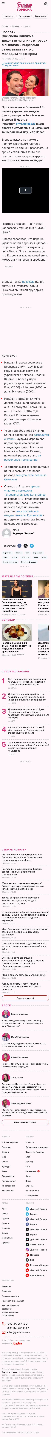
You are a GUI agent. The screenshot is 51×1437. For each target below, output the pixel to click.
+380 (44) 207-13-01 (17, 1323)
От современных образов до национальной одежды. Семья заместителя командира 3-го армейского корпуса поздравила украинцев (25, 916)
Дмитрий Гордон (38, 1209)
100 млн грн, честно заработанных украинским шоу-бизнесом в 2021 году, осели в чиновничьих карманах (24, 1113)
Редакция (6, 1291)
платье (19, 553)
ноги (44, 557)
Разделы (30, 1136)
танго (5, 557)
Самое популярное (16, 671)
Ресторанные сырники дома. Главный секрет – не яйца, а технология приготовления (16, 647)
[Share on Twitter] (26, 546)
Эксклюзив (31, 1171)
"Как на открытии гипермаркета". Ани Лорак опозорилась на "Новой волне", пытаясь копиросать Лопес (22, 857)
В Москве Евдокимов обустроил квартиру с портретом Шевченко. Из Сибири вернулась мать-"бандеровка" (22, 1023)
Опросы (29, 1186)
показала (28, 281)
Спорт (5, 1161)
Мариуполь (7, 1238)
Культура (6, 1166)
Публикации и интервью (37, 1147)
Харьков (6, 1228)
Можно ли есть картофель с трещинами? (24, 974)
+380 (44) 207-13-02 (18, 1328)
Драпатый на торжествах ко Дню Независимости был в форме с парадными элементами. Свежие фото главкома (28, 713)
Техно (4, 1171)
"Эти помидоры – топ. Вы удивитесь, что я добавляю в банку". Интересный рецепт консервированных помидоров (28, 746)
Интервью (24, 16)
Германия (7, 553)
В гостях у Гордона (35, 1152)
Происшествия (9, 1181)
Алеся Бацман (37, 1244)
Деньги (5, 1152)
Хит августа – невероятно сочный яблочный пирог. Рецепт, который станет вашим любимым (26, 730)
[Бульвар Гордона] (24, 6)
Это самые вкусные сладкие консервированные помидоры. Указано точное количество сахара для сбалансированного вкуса (23, 961)
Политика (6, 1147)
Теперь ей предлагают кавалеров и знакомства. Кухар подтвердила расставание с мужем (20, 900)
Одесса (5, 1218)
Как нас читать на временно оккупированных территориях (10, 1310)
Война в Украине (10, 1142)
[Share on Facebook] (19, 546)
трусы (14, 557)
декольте (25, 557)
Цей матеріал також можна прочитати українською (25, 64)
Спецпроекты (32, 1195)
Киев (4, 1209)
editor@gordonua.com (18, 1332)
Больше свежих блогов (25, 1122)
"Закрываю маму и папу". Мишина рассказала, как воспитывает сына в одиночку (21, 986)
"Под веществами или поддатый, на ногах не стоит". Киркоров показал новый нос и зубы (24, 946)
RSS (32, 1260)
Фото (28, 1176)
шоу (27, 553)
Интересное (7, 1190)
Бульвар (15, 26)
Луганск (6, 1242)
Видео (29, 1181)
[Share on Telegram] (32, 546)
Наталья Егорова (28, 562)
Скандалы (40, 16)
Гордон (5, 26)
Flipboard (34, 1255)
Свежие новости (14, 849)
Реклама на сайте (10, 1296)
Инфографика (8, 1186)
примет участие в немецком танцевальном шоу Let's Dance (25, 490)
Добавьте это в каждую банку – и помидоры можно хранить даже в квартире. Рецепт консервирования (27, 697)
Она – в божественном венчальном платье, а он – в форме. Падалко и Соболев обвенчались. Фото (27, 682)
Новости (8, 16)
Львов (5, 1213)
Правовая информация (13, 1301)
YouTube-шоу (32, 1190)
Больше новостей (25, 998)
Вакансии (6, 1286)
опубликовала (25, 123)
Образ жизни (8, 1176)
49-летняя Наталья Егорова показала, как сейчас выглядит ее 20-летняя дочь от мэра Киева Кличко (15, 605)
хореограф (37, 553)
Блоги (6, 1005)
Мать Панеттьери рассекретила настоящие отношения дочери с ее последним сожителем (24, 932)
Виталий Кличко (10, 562)
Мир (4, 1157)
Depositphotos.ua (9, 1372)
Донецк (5, 1223)
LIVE (28, 1166)
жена (36, 557)
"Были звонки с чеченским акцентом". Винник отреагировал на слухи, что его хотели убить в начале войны (23, 886)
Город (5, 1203)
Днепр (5, 1233)
